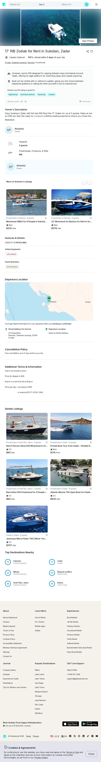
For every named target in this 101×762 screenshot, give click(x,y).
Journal (6, 663)
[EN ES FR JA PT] (64, 736)
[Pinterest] (92, 736)
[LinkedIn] (83, 736)
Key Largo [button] (39, 704)
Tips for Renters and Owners (14, 687)
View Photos (88, 41)
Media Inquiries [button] (9, 626)
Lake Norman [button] (40, 700)
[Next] (89, 182)
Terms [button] (28, 736)
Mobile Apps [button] (40, 626)
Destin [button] (37, 709)
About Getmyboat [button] (10, 617)
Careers (6, 622)
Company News (9, 670)
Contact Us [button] (7, 656)
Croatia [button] (8, 63)
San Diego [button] (39, 683)
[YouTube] (97, 736)
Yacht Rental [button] (72, 639)
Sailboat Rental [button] (73, 643)
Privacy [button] (36, 736)
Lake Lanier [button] (39, 674)
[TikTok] (88, 736)
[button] (26, 202)
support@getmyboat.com (77, 679)
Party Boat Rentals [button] (74, 652)
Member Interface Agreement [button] (15, 648)
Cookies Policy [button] (9, 639)
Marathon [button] (39, 713)
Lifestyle (6, 674)
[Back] (84, 182)
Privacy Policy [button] (41, 757)
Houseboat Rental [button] (74, 630)
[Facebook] (70, 736)
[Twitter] (74, 736)
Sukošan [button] (30, 63)
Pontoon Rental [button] (73, 635)
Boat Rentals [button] (72, 617)
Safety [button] (37, 630)
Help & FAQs (72, 670)
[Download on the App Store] (70, 724)
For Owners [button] (39, 622)
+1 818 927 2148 (73, 674)
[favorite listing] (91, 51)
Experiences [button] (73, 611)
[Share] (87, 51)
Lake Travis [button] (39, 687)
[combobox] (23, 4)
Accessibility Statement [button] (12, 643)
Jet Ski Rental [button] (72, 622)
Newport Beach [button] (41, 692)
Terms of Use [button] (72, 752)
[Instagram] (79, 736)
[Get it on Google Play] (89, 724)
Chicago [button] (38, 696)
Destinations (8, 683)
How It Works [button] (40, 617)
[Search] (86, 4)
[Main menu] (96, 4)
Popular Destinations (45, 663)
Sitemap (6, 652)
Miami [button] (37, 670)
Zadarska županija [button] (19, 63)
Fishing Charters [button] (73, 626)
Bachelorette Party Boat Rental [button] (79, 648)
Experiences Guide (10, 679)
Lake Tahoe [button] (40, 679)
